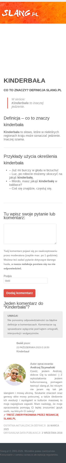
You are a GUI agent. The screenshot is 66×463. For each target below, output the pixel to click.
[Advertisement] (33, 46)
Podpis (8, 276)
